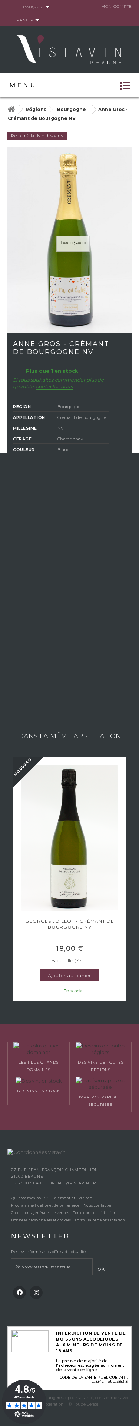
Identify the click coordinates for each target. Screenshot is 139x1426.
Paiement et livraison (72, 1198)
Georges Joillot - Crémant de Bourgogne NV (69, 924)
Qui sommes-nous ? (30, 1198)
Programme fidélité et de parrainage (45, 1205)
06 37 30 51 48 (27, 1183)
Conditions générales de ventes (40, 1213)
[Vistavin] (69, 49)
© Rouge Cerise (83, 1404)
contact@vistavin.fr (71, 1183)
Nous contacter (97, 1205)
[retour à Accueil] (11, 109)
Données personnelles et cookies (41, 1220)
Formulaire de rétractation (100, 1220)
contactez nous (54, 386)
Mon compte (116, 6)
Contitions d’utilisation (94, 1213)
